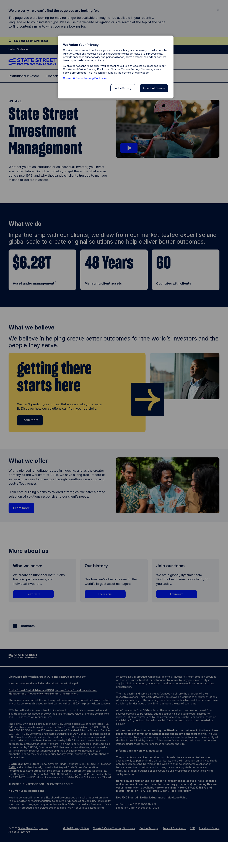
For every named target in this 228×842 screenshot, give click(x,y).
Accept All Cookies (154, 88)
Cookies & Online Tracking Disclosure (85, 78)
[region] (115, 67)
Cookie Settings (122, 88)
